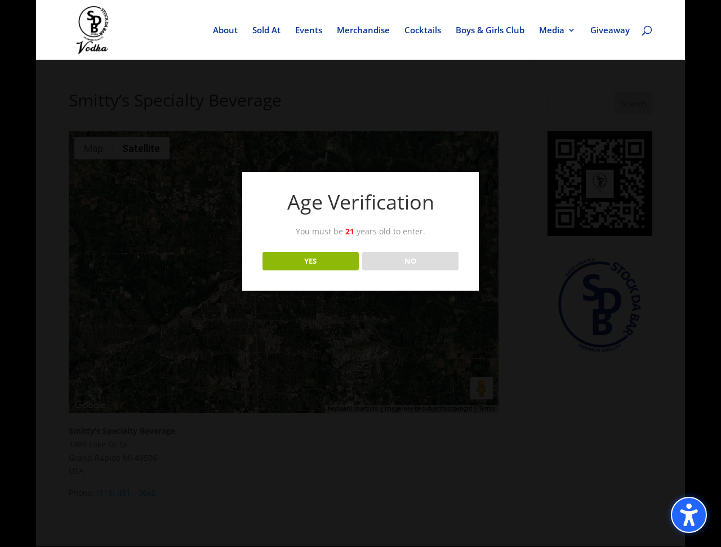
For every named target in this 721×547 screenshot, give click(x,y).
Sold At (266, 30)
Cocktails (422, 30)
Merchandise (363, 30)
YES (310, 261)
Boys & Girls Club (490, 30)
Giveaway (610, 30)
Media (551, 30)
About (225, 30)
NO (410, 261)
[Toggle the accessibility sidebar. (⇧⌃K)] (689, 515)
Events (308, 30)
